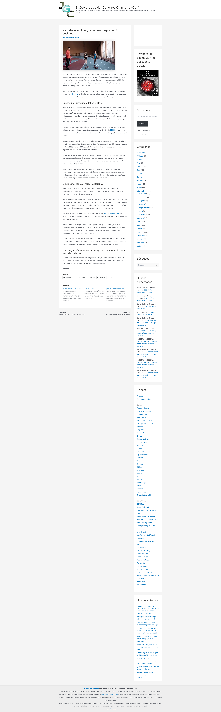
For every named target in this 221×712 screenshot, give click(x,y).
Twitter (139, 479)
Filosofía (140, 180)
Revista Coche (142, 566)
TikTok (139, 467)
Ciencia (139, 166)
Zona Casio (141, 582)
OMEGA (113, 130)
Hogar (139, 184)
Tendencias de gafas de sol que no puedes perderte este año (147, 647)
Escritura (140, 177)
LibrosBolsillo (141, 547)
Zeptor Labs (141, 585)
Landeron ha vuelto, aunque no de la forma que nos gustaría (147, 322)
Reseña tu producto (144, 411)
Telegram (140, 461)
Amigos (77, 37)
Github (139, 436)
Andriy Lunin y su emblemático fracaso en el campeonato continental (146, 661)
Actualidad (141, 152)
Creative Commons (91, 689)
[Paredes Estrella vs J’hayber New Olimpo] (74, 294)
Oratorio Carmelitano (144, 572)
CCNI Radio (141, 504)
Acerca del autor (143, 408)
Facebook (140, 433)
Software (142, 215)
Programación (144, 208)
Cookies (107, 709)
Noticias (142, 204)
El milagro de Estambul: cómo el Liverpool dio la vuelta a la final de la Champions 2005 (147, 630)
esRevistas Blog (142, 532)
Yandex (139, 486)
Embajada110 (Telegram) (146, 516)
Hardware (142, 194)
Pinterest (140, 458)
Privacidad (113, 709)
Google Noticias (142, 439)
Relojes (139, 239)
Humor (139, 187)
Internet (142, 197)
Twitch (139, 476)
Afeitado (140, 156)
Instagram (140, 445)
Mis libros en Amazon (145, 420)
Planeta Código (142, 557)
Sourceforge (141, 482)
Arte (138, 163)
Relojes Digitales (143, 560)
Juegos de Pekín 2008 (111, 213)
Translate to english (144, 495)
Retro (141, 211)
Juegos (141, 201)
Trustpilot (140, 470)
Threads (140, 464)
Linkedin (140, 448)
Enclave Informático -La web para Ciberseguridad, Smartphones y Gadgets (147, 523)
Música (139, 229)
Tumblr (139, 473)
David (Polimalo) (143, 507)
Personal (140, 232)
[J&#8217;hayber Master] (95, 293)
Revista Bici (141, 563)
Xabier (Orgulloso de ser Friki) (148, 575)
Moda (139, 225)
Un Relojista (141, 578)
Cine (138, 170)
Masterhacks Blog (143, 550)
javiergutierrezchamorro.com (109, 694)
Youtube (140, 489)
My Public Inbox (142, 455)
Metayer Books (142, 554)
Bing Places (141, 430)
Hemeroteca (141, 492)
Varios (139, 246)
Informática (141, 191)
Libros (139, 222)
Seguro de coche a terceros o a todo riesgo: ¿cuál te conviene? (147, 639)
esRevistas (141, 529)
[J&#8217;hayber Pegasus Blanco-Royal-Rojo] (117, 294)
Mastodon (140, 451)
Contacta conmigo (144, 399)
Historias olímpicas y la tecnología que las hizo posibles (145, 675)
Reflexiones (141, 236)
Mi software (141, 417)
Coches (139, 173)
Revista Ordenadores (144, 569)
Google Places (142, 442)
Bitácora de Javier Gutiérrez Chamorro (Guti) (107, 7)
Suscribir (142, 124)
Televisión (140, 243)
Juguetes (140, 218)
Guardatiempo (142, 414)
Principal (140, 396)
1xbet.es (75, 94)
